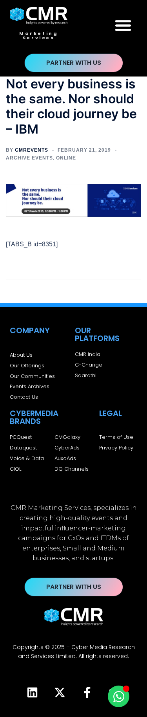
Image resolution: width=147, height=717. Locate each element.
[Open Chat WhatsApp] (118, 696)
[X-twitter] (60, 692)
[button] (123, 25)
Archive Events (29, 158)
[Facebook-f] (87, 692)
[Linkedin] (32, 692)
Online (66, 158)
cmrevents (31, 150)
